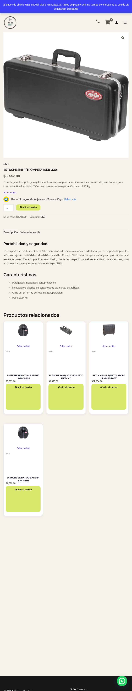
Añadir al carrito (28, 207)
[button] (123, 38)
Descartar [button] (72, 8)
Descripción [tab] (10, 232)
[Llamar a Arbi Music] (98, 21)
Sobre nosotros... (78, 689)
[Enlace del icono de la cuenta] (116, 22)
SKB (6, 164)
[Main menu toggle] (125, 22)
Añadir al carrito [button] (23, 387)
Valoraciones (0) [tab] (30, 232)
